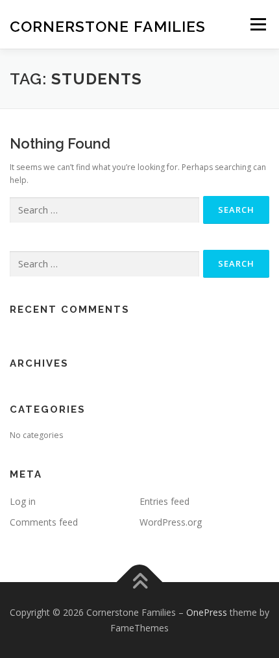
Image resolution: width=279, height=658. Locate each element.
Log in (23, 501)
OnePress (206, 612)
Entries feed (164, 501)
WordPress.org (171, 522)
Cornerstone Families (108, 25)
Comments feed (44, 522)
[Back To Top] (140, 582)
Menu (257, 24)
